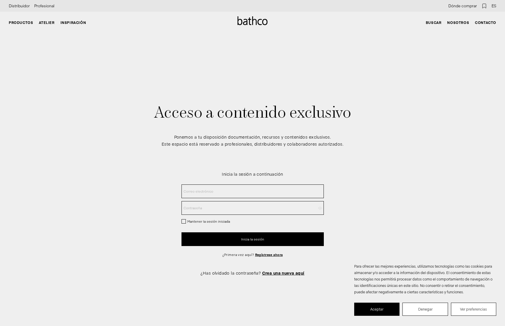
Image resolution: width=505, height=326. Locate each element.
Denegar (425, 309)
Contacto (485, 22)
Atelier (46, 22)
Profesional (44, 5)
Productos (21, 22)
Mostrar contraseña (320, 208)
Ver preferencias (473, 309)
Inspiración (73, 22)
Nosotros (458, 22)
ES (494, 5)
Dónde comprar (462, 5)
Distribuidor (19, 5)
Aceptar (376, 309)
